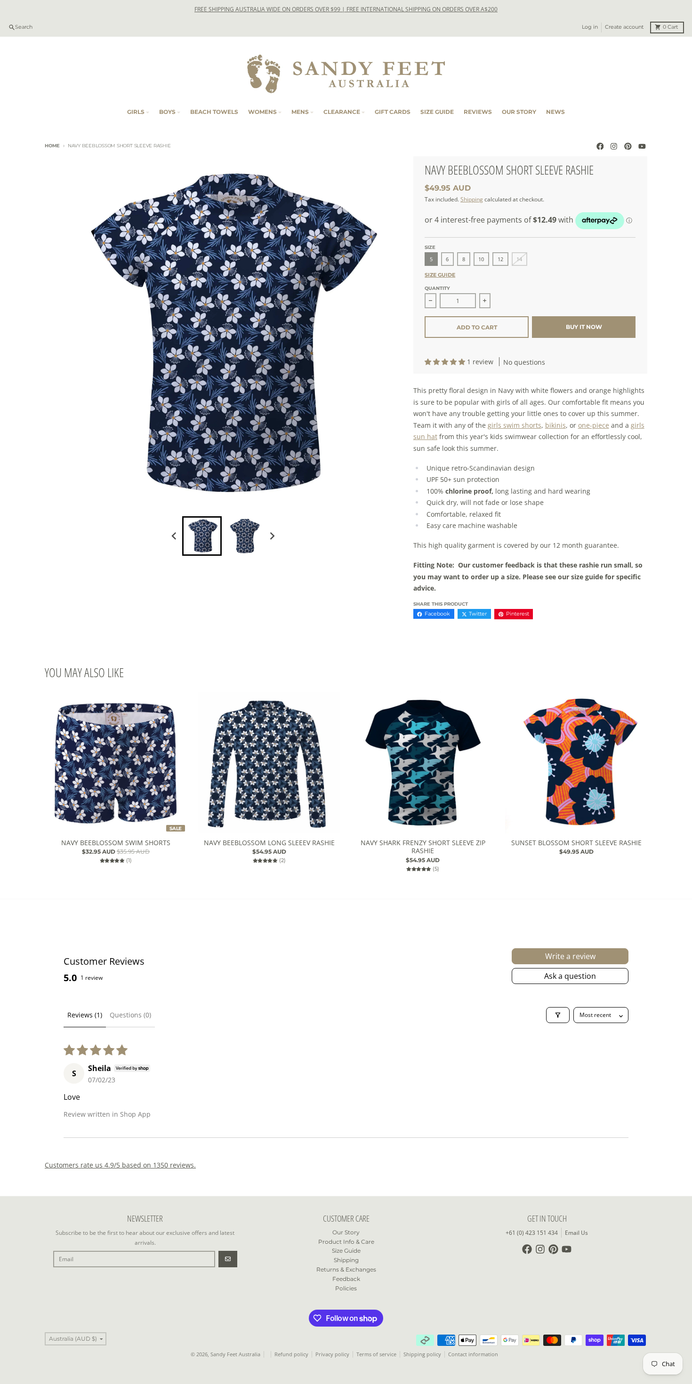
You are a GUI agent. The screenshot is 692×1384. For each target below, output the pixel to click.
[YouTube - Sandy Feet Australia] (641, 146)
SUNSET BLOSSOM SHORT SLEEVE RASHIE (576, 843)
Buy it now (584, 326)
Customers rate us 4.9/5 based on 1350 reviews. (120, 1164)
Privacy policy (332, 1354)
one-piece (593, 425)
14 (519, 259)
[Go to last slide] (175, 536)
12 (500, 259)
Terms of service (376, 1354)
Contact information (473, 1354)
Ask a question (570, 976)
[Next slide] (272, 536)
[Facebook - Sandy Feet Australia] (600, 146)
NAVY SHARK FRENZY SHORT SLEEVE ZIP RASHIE (423, 847)
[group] (202, 536)
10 (481, 259)
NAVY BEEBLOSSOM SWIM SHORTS (115, 843)
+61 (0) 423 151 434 (532, 1233)
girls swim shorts (514, 425)
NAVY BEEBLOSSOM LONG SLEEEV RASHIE (269, 843)
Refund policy (291, 1354)
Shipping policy (422, 1354)
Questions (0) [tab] (130, 1014)
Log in (590, 27)
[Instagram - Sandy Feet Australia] (614, 146)
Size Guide (440, 275)
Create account (624, 27)
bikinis (555, 425)
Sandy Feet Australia (235, 1354)
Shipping (471, 199)
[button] (446, 361)
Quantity (437, 288)
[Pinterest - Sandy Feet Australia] (628, 146)
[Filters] (558, 1015)
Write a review (570, 956)
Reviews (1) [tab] (84, 1014)
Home (52, 145)
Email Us (576, 1233)
